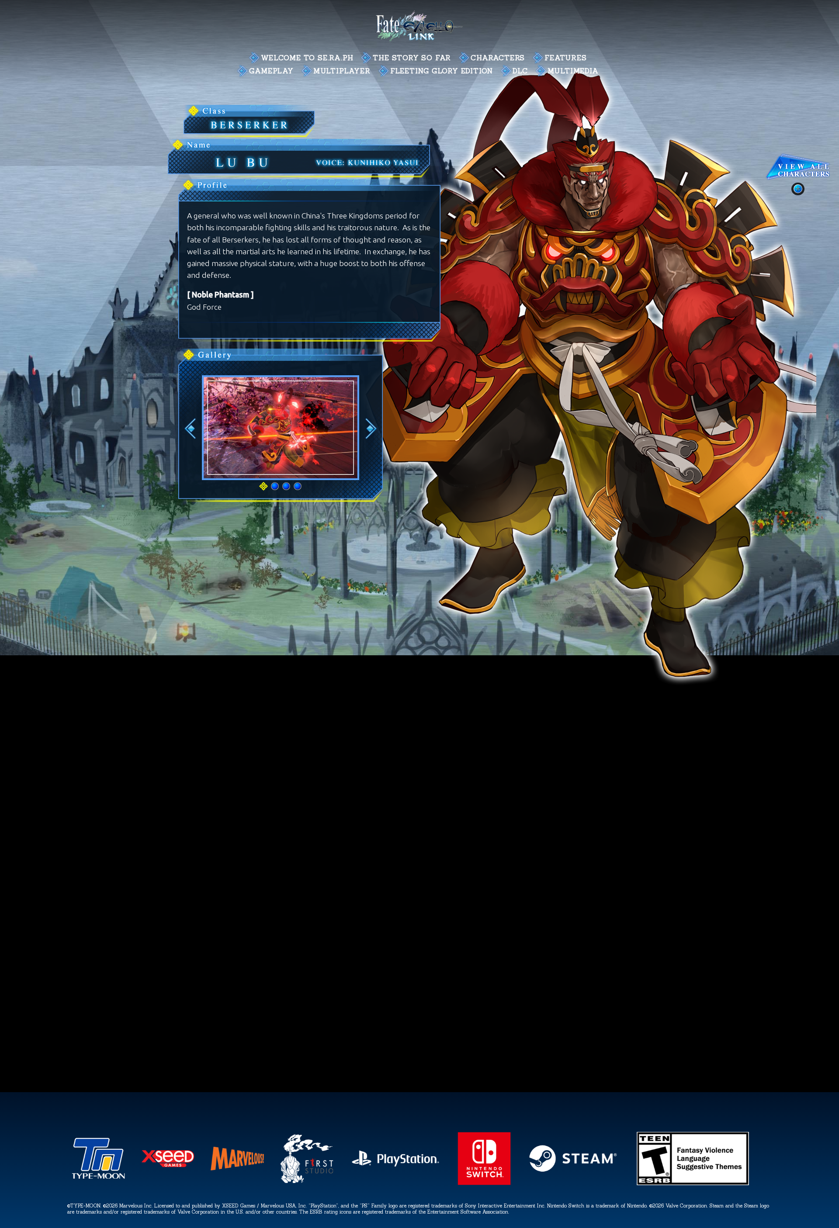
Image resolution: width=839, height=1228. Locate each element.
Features (565, 57)
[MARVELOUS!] (237, 1185)
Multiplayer (342, 70)
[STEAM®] (572, 1185)
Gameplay (271, 70)
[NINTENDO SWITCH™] (484, 1185)
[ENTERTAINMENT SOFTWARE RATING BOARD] (693, 1185)
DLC (520, 70)
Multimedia (573, 70)
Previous (190, 428)
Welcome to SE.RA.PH (307, 57)
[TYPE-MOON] (98, 1185)
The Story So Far (412, 57)
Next (371, 428)
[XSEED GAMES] (168, 1185)
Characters (498, 57)
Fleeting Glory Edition (441, 70)
